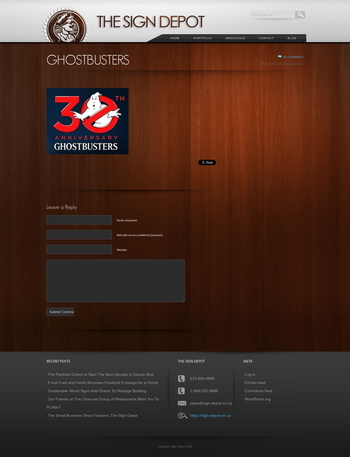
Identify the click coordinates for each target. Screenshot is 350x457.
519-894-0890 (202, 378)
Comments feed (258, 391)
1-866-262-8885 (204, 391)
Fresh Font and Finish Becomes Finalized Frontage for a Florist (103, 382)
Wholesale (236, 38)
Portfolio (202, 38)
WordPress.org (258, 399)
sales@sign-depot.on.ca (211, 403)
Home (175, 38)
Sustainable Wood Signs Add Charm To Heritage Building (97, 391)
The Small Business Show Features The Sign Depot (93, 415)
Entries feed (255, 382)
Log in (250, 374)
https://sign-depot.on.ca (210, 415)
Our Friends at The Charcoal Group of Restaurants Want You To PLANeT (102, 403)
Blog (292, 38)
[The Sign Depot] (131, 45)
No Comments (293, 57)
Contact (266, 38)
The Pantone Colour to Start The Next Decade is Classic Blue (101, 374)
